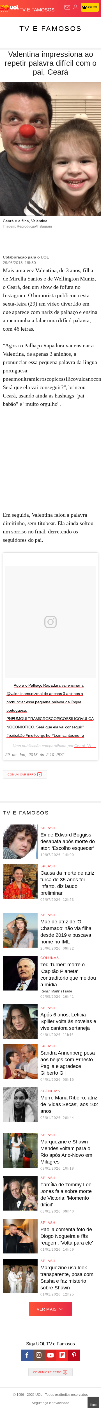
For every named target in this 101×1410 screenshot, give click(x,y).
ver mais (47, 1309)
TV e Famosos (50, 28)
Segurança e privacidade (50, 1403)
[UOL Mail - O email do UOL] (67, 7)
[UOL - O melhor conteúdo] (10, 8)
